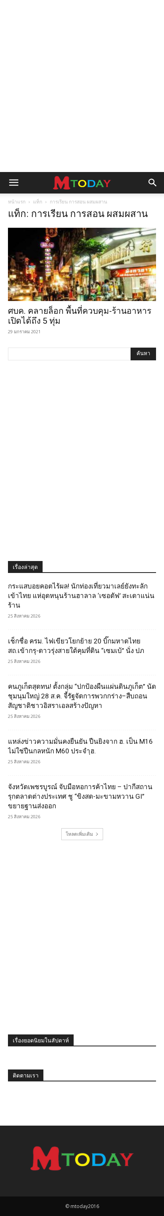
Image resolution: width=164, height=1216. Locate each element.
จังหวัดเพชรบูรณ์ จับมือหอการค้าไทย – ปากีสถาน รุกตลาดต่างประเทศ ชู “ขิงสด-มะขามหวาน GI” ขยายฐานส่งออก (80, 796)
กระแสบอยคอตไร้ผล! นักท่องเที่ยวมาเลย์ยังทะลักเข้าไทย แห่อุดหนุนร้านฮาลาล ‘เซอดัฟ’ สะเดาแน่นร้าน (81, 595)
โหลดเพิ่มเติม (79, 834)
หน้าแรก (16, 201)
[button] (13, 183)
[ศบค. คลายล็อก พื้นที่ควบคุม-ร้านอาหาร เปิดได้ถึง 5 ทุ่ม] (82, 264)
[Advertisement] (82, 86)
